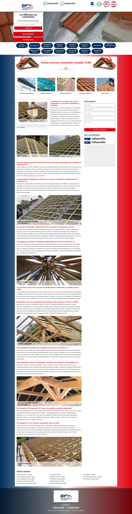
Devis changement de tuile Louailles (26, 479)
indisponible (52, 4)
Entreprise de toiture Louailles (57, 477)
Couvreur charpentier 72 (22, 45)
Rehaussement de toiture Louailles (25, 481)
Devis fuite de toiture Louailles (57, 479)
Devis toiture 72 (97, 45)
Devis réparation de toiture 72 (72, 51)
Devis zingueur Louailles (89, 474)
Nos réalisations (28, 34)
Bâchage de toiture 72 (60, 45)
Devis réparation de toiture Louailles (92, 477)
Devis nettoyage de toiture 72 (59, 51)
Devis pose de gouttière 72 (47, 45)
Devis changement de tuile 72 (47, 51)
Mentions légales (78, 510)
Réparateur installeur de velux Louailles (26, 483)
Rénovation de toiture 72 (97, 51)
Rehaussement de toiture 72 (34, 51)
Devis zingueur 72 (34, 45)
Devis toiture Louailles (55, 474)
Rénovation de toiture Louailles (91, 479)
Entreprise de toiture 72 (84, 45)
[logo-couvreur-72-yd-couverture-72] (27, 6)
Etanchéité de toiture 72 (85, 51)
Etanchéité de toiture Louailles (24, 474)
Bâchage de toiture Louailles (57, 481)
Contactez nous (28, 40)
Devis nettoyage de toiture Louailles (26, 477)
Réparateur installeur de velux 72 (110, 45)
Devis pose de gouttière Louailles (58, 483)
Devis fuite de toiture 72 (72, 45)
